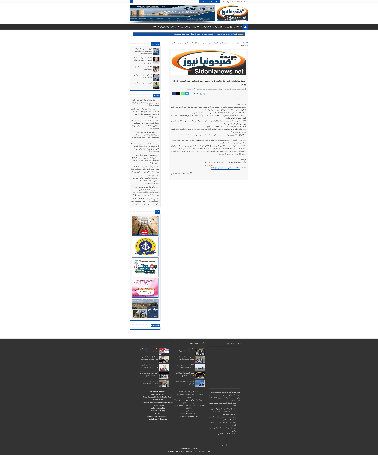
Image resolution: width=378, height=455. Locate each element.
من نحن (217, 2)
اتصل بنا (202, 2)
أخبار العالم (174, 27)
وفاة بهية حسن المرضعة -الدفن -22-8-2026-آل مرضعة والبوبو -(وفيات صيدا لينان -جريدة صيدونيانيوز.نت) (145, 102)
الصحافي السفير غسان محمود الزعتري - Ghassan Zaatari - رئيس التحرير (142, 60)
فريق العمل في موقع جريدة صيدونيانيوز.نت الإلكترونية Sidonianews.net (143, 51)
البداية (245, 27)
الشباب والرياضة (162, 27)
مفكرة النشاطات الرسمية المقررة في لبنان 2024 (219, 43)
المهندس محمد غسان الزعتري (142, 83)
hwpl (152, 27)
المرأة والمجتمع (205, 27)
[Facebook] (226, 445)
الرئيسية (245, 43)
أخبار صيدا (227, 27)
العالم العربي (184, 27)
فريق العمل (210, 2)
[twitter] (222, 445)
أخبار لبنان (236, 27)
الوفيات (194, 27)
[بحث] (131, 1)
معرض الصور (216, 27)
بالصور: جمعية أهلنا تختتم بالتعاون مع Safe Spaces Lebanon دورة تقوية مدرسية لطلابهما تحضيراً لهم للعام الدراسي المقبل (199, 34)
